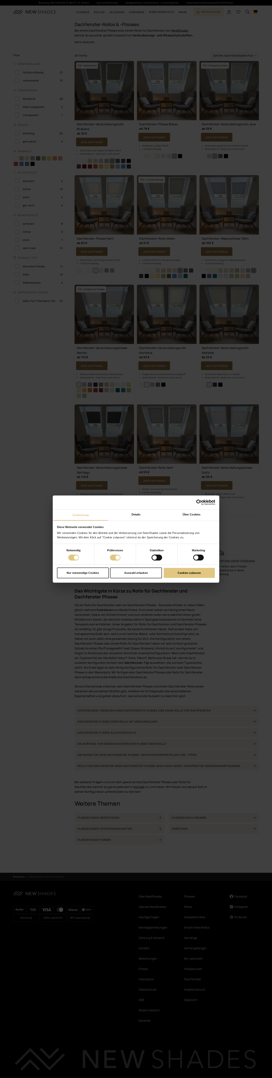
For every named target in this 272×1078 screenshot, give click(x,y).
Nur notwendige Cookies (83, 572)
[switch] (115, 558)
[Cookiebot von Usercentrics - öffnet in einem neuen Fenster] (199, 502)
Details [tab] (136, 514)
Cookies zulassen (189, 572)
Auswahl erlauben (136, 572)
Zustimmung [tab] (80, 514)
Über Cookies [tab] (191, 514)
